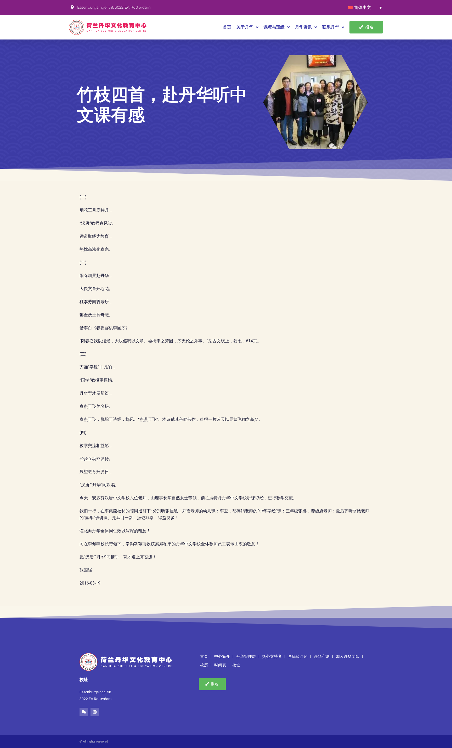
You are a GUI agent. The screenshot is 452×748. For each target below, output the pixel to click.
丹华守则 (322, 656)
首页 (227, 27)
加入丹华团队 (347, 656)
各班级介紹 (298, 656)
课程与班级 (274, 27)
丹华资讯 (303, 27)
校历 (204, 665)
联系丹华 (330, 27)
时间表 (220, 665)
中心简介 (222, 656)
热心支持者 (272, 656)
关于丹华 (244, 27)
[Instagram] (95, 712)
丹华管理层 (246, 656)
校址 (236, 665)
